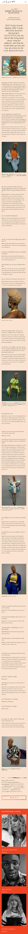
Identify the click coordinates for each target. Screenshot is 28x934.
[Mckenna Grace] (14, 910)
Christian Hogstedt (17, 784)
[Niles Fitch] (14, 870)
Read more (4, 852)
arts (12, 9)
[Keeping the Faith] (14, 831)
